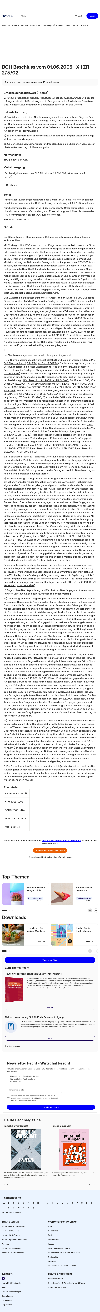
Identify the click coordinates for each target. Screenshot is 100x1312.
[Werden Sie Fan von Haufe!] (3, 1278)
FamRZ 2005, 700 (36, 387)
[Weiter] (96, 910)
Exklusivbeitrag (35, 898)
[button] (92, 16)
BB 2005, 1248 (70, 445)
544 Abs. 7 (24, 159)
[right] (94, 1184)
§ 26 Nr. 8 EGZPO (48, 363)
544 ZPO (32, 363)
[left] (89, 1184)
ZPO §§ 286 (10, 159)
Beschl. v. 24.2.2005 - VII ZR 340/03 (68, 387)
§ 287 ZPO (87, 741)
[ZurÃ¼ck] (90, 910)
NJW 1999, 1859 (25, 585)
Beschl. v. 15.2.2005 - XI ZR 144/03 (66, 383)
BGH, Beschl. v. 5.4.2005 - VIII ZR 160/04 (38, 445)
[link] (6, 25)
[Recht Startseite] (8, 16)
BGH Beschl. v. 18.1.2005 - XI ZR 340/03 (45, 380)
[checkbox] (8, 1096)
